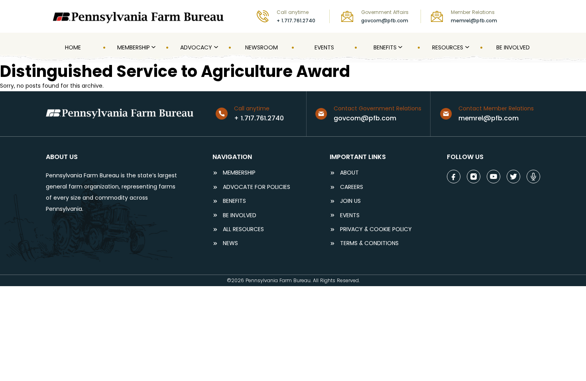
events (350, 215)
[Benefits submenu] (399, 47)
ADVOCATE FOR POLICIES (256, 187)
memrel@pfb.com (474, 20)
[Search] (535, 16)
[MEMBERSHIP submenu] (152, 47)
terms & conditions (369, 243)
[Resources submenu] (466, 47)
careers (351, 187)
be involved (239, 215)
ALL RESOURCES (243, 229)
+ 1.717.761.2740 (296, 20)
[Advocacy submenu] (215, 47)
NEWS (230, 243)
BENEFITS (234, 201)
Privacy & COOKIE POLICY (376, 229)
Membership (239, 173)
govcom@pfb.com (384, 20)
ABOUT (349, 173)
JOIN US (350, 201)
